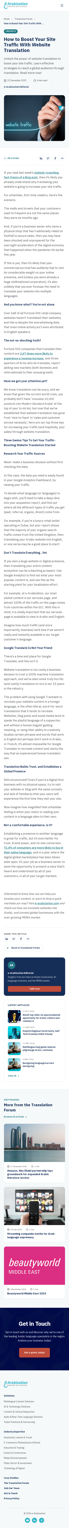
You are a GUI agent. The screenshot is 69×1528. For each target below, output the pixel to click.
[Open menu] (62, 5)
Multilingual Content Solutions (19, 1401)
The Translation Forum (16, 1483)
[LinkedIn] (34, 1520)
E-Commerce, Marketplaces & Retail (22, 1442)
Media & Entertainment (15, 1458)
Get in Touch (10, 1493)
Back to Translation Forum (25, 948)
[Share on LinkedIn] (41, 158)
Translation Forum (23, 19)
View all (12, 1076)
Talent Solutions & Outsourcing (19, 1422)
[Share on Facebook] (55, 158)
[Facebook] (41, 1520)
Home (7, 19)
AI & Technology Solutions (17, 1406)
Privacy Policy (11, 1498)
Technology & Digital (14, 1468)
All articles (13, 158)
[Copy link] (62, 158)
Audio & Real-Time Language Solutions (23, 1417)
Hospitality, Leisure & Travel (18, 1437)
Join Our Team (11, 1488)
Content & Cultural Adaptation (19, 1412)
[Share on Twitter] (48, 158)
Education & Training (14, 1447)
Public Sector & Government (18, 1463)
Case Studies (11, 1478)
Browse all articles (14, 1116)
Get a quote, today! (34, 1352)
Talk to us (34, 989)
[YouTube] (27, 1520)
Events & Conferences (15, 1453)
